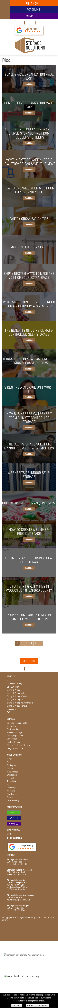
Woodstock (12, 774)
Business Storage (14, 732)
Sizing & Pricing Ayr (15, 699)
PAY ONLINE (33, 9)
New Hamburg (13, 794)
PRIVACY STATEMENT (37, 1005)
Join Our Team (13, 686)
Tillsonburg (11, 781)
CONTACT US (14, 812)
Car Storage (12, 738)
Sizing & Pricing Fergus (17, 705)
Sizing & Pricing (13, 689)
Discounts (11, 708)
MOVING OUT (33, 16)
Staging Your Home (15, 748)
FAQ (8, 712)
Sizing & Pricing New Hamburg (20, 702)
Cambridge (11, 787)
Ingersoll (10, 778)
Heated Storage (13, 741)
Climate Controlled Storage (18, 745)
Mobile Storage (13, 726)
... (40, 643)
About (9, 680)
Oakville (10, 768)
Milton (9, 758)
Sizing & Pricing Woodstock (19, 696)
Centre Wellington (14, 800)
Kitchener (11, 790)
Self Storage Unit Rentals (18, 722)
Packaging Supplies (15, 735)
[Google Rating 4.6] (19, 30)
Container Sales (13, 729)
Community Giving (14, 683)
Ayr (8, 784)
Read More (29, 84)
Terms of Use (40, 917)
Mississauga (12, 771)
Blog (9, 833)
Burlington (11, 765)
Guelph (10, 762)
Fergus (10, 797)
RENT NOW (29, 661)
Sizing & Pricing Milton (16, 693)
